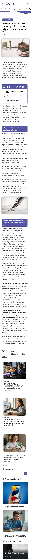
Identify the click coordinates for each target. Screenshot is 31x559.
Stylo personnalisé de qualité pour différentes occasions (13, 96)
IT (4, 533)
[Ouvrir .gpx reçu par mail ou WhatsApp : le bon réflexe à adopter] (14, 443)
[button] (26, 465)
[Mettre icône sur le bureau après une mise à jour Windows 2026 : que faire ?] (14, 407)
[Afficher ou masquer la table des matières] (25, 87)
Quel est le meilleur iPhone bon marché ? (14, 507)
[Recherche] (24, 3)
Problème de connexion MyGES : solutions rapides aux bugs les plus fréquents (15, 536)
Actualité (8, 19)
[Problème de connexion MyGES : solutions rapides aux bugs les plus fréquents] (15, 522)
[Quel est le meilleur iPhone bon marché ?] (15, 494)
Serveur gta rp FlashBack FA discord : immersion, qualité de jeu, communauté (13, 386)
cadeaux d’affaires (11, 343)
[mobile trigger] (3, 3)
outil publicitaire (7, 244)
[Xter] (11, 3)
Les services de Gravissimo (14, 100)
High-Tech (6, 381)
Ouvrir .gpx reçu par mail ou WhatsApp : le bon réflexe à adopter (14, 457)
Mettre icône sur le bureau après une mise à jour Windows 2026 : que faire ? (13, 422)
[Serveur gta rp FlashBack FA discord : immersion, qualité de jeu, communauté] (14, 370)
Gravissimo (5, 160)
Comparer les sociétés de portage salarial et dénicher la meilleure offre (14, 553)
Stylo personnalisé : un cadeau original (14, 92)
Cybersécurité (7, 453)
